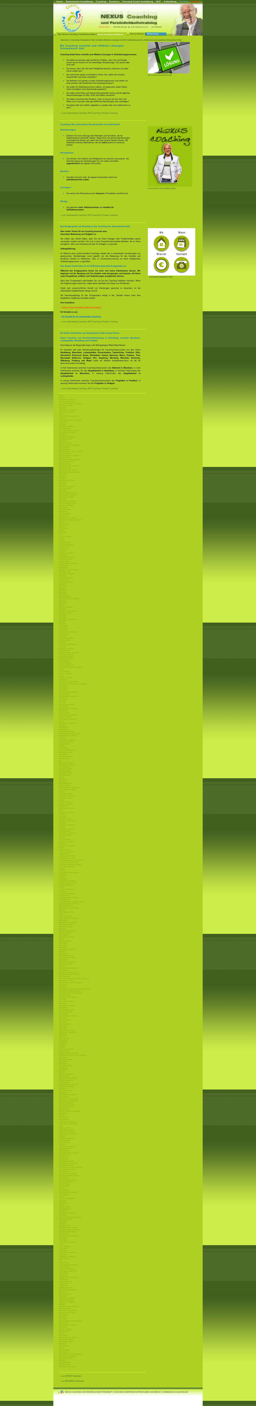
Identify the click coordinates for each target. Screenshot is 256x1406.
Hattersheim (64, 727)
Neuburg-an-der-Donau (68, 972)
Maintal (62, 910)
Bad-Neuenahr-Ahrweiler (69, 466)
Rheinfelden (64, 1097)
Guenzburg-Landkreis (68, 719)
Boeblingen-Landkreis (68, 518)
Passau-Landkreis (66, 1049)
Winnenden (63, 1346)
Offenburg (63, 1034)
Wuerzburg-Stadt (66, 1358)
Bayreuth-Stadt (65, 489)
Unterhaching (64, 1267)
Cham (61, 538)
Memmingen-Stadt (66, 937)
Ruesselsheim (65, 1140)
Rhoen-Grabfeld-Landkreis (70, 1111)
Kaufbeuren (63, 806)
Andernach (63, 422)
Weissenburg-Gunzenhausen (71, 1321)
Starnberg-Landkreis (67, 1213)
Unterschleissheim (66, 1269)
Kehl (61, 810)
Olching (62, 1037)
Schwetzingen (64, 1184)
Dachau (62, 551)
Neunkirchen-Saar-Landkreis (70, 983)
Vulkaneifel (63, 1284)
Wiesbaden (63, 1335)
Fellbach (62, 624)
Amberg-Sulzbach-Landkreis (70, 420)
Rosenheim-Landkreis (68, 1122)
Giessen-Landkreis (66, 705)
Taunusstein (64, 1234)
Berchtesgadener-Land (68, 493)
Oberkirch (63, 1018)
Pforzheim (63, 1057)
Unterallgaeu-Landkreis (68, 1265)
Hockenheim (64, 758)
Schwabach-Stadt (66, 1161)
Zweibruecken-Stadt (67, 1367)
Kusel (61, 848)
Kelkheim (63, 815)
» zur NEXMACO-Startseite (72, 1381)
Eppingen (63, 603)
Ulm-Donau (63, 1263)
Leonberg (63, 875)
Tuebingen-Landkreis (67, 1252)
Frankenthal (64, 634)
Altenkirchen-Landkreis (68, 410)
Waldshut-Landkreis (67, 1298)
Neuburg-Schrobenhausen (70, 974)
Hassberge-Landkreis (67, 723)
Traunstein (63, 1240)
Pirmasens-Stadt (65, 1066)
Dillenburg (63, 568)
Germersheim (64, 694)
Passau (62, 1047)
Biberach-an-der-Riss (67, 501)
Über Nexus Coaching (67, 34)
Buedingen (63, 528)
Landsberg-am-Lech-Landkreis (71, 860)
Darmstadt (63, 555)
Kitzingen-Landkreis (67, 825)
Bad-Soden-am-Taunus (68, 470)
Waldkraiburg (64, 1294)
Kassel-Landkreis (66, 804)
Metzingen (63, 943)
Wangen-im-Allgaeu (67, 1302)
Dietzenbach (64, 565)
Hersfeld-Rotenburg (67, 750)
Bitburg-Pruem (65, 509)
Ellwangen (63, 595)
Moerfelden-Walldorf (67, 949)
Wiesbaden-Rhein (66, 1340)
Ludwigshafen (64, 900)
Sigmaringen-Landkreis (68, 1192)
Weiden (62, 1304)
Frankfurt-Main (65, 640)
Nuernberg (63, 1008)
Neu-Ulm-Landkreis (67, 1001)
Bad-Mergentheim (66, 462)
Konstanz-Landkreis (67, 833)
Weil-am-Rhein (65, 1308)
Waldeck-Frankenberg (68, 1290)
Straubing (63, 1215)
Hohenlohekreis (65, 769)
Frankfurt (62, 636)
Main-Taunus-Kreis (66, 912)
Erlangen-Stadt (65, 613)
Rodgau (62, 1115)
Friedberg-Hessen (66, 659)
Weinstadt (63, 1319)
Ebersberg (63, 586)
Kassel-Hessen (65, 802)
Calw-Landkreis (65, 536)
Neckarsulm (64, 970)
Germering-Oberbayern (68, 692)
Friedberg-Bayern (66, 657)
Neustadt (62, 987)
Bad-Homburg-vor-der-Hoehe (71, 451)
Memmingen (64, 935)
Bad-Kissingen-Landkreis (69, 455)
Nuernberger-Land (66, 1010)
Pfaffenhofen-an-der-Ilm (68, 1053)
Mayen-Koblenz (65, 933)
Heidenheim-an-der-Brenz (69, 734)
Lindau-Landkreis (66, 889)
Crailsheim (63, 549)
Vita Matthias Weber (87, 34)
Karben (62, 792)
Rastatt (62, 1072)
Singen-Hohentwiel (67, 1198)
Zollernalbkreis (65, 1362)
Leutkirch (62, 877)
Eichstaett (63, 590)
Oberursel (63, 1022)
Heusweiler (63, 754)
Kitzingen (63, 823)
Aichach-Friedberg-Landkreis (71, 404)
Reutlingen (63, 1093)
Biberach (62, 499)
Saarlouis (63, 1144)
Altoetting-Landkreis (67, 412)
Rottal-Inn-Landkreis (67, 1132)
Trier (61, 1244)
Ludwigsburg (64, 895)
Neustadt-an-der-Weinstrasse (71, 993)
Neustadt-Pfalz (65, 995)
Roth (61, 1126)
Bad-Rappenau (65, 468)
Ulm (60, 1261)
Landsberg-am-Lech (67, 858)
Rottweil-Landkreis (66, 1138)
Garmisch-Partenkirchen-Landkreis (73, 684)
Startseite (64, 40)
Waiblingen (63, 1286)
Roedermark (64, 1117)
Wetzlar (62, 1333)
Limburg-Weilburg (66, 885)
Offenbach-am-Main (67, 1030)
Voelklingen (63, 1279)
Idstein (61, 777)
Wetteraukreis (64, 1331)
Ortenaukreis (64, 1039)
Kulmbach (63, 844)
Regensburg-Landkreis (68, 1084)
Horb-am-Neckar (65, 773)
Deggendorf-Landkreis (68, 563)
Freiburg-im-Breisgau (67, 644)
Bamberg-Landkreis (67, 480)
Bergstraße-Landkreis (67, 495)
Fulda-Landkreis (65, 678)
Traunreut (63, 1238)
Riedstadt (63, 1113)
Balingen (62, 476)
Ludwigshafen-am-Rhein (69, 904)
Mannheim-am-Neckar (68, 922)
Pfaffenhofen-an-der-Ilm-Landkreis (73, 1055)
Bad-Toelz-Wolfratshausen (69, 472)
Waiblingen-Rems (66, 1288)
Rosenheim (63, 1120)
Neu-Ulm (62, 999)
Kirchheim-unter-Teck (67, 821)
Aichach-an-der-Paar (67, 402)
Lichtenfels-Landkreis (67, 881)
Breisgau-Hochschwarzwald (70, 520)
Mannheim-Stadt (65, 927)
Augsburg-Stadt (65, 439)
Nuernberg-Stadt (65, 1012)
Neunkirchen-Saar (66, 981)
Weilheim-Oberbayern (68, 1310)
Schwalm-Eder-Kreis (67, 1169)
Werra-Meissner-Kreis (68, 1325)
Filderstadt (63, 626)
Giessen (62, 702)
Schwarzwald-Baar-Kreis (69, 1176)
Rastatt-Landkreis (66, 1074)
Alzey (61, 414)
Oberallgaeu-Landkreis (68, 1016)
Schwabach (63, 1159)
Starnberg (63, 1211)
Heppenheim (64, 744)
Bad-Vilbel (63, 474)
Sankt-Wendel (64, 1155)
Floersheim (63, 628)
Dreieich (62, 584)
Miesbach (63, 945)
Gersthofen (63, 698)
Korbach (62, 837)
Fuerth (61, 669)
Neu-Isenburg (64, 976)
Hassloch (63, 725)
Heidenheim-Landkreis (68, 736)
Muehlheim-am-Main (67, 958)
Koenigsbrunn (64, 831)
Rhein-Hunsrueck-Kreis (68, 1101)
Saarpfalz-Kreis (65, 1149)
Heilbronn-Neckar (66, 742)
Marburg (62, 929)
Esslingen (63, 617)
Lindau (62, 887)
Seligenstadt (64, 1186)
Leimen (62, 871)
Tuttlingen (63, 1254)
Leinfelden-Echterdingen (69, 873)
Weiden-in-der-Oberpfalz (69, 1306)
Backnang (63, 441)
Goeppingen (64, 707)
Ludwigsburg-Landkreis (68, 898)
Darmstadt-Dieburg (66, 557)
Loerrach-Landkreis (67, 893)
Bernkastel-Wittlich (66, 497)
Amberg (62, 418)
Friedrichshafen (65, 663)
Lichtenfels (63, 879)
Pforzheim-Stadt (65, 1059)
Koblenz (62, 827)
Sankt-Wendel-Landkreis (69, 1153)
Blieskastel (63, 512)
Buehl (61, 530)
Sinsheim (63, 1201)
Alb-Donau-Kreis (65, 406)
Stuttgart (62, 1223)
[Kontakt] (171, 275)
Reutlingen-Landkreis (67, 1095)
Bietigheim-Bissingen (67, 503)
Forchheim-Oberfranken (68, 632)
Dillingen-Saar (65, 572)
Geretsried (63, 690)
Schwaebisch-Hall (66, 1165)
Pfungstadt (63, 1061)
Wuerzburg (63, 1352)
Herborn (62, 746)
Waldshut (63, 1296)
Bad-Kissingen (65, 453)
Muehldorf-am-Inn (66, 956)
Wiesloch (62, 1344)
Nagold (62, 966)
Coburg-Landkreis (66, 545)
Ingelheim (63, 779)
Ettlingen (62, 622)
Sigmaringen (64, 1190)
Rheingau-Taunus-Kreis (68, 1099)
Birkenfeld (63, 507)
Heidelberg (63, 729)
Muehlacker (63, 954)
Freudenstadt (64, 651)
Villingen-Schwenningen (69, 1277)
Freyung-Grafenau (66, 655)
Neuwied (62, 1003)
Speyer (62, 1205)
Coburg (62, 541)
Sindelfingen (64, 1194)
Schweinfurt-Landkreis (68, 1180)
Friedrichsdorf (64, 661)
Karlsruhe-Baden (66, 794)
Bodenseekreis (65, 514)
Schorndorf (63, 1157)
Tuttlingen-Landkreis (67, 1257)
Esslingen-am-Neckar (67, 619)
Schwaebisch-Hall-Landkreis (70, 1167)
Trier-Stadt (63, 1248)
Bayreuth (62, 485)
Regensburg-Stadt (66, 1086)
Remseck (63, 1088)
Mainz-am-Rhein (65, 916)
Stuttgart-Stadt (64, 1225)
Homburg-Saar (65, 771)
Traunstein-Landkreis (67, 1242)
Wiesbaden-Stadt (66, 1342)
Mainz (61, 914)
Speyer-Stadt (64, 1207)
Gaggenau (63, 680)
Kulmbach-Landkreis (67, 846)
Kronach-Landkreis (66, 841)
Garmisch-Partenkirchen (69, 682)
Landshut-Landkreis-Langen (70, 864)
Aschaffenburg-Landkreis (69, 431)
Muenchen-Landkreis (67, 962)
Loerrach (62, 891)
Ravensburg (64, 1076)
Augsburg (63, 435)
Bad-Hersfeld (64, 447)
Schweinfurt (63, 1178)
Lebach (62, 868)
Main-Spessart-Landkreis (69, 908)
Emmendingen (65, 597)
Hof (60, 761)
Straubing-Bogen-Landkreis (70, 1217)
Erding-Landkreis (66, 607)
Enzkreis (62, 601)
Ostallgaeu (63, 1043)
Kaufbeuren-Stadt (66, 808)
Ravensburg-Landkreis (68, 1078)
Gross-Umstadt (65, 717)
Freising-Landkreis (66, 648)
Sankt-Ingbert (64, 1151)
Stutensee (63, 1221)
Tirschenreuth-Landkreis (69, 1236)
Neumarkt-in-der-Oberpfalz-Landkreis (74, 978)
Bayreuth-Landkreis (67, 487)
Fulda (61, 675)
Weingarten (63, 1315)
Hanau (61, 721)
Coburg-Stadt (64, 543)
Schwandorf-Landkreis (68, 1174)
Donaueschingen (66, 578)
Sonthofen (63, 1203)
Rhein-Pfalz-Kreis (66, 1107)
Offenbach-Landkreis (67, 1032)
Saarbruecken (64, 1142)
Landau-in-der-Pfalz (67, 856)
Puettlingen (63, 1068)
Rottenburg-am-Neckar (68, 1134)
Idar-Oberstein (65, 775)
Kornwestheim (65, 839)
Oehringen (63, 1026)
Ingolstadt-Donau (66, 783)
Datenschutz (139, 27)
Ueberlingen (64, 1259)
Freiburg (62, 642)
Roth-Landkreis (65, 1128)
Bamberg (62, 478)
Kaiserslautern (65, 785)
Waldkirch (63, 1292)
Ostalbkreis (63, 1041)
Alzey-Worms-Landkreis (68, 416)
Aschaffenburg (65, 429)
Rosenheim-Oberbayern (69, 1124)
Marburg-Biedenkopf (67, 931)
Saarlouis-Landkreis (67, 1147)
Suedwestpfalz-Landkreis (69, 1230)
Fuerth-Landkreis (66, 673)
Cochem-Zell (64, 547)
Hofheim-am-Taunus (67, 765)
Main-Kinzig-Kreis (66, 906)
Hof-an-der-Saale (66, 763)
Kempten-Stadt (65, 819)
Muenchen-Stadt (65, 964)
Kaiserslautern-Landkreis (69, 788)
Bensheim (63, 491)
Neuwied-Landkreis (67, 1005)
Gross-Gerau (64, 713)
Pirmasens (63, 1064)
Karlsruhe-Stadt (65, 798)
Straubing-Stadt (65, 1219)
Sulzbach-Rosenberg (67, 1232)
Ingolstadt (63, 781)
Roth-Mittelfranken (66, 1130)
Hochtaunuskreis (66, 756)
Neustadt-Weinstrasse (68, 997)
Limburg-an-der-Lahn (67, 883)
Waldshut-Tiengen (66, 1300)
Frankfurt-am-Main (66, 638)
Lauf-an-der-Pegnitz (67, 866)
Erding (61, 605)
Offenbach (63, 1028)
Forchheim (63, 630)
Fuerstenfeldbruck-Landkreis (70, 667)
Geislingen (63, 686)
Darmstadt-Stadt (65, 559)
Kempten (62, 817)
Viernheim (63, 1275)
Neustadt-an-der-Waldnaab (70, 991)
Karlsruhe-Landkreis (67, 796)
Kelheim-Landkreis (66, 812)
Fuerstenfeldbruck (66, 665)
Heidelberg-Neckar (66, 731)
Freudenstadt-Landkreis (68, 653)
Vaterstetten (63, 1273)
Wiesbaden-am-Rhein (68, 1337)
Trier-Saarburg (65, 1246)
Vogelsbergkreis (65, 1281)
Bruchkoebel (64, 524)
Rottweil (62, 1136)
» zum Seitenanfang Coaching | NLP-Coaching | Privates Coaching (88, 113)
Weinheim (63, 1317)
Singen (62, 1196)
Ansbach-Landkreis (67, 426)
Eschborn (63, 615)
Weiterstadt (63, 1323)
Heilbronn (63, 738)
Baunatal (62, 482)
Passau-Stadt (64, 1051)
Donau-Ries (64, 580)
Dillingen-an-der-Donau (68, 570)
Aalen (61, 395)
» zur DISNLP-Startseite (70, 1376)
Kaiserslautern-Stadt (67, 790)
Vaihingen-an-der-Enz (68, 1271)
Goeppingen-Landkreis (68, 709)
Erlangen (62, 609)
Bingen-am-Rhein (66, 505)
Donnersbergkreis (66, 582)
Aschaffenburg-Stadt (67, 433)
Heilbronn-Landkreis (67, 740)
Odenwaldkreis (65, 1024)
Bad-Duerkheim (65, 443)
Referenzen (153, 34)
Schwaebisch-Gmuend (68, 1163)
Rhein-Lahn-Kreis (66, 1103)
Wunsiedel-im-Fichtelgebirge (70, 1354)
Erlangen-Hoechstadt (67, 611)
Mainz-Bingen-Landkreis (69, 918)
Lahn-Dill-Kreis (65, 850)
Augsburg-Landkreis (67, 437)
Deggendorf (64, 561)
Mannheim (63, 920)
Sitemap (156, 27)
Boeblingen (63, 516)
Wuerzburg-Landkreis (67, 1356)
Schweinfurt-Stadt (66, 1182)
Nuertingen (63, 1014)
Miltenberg (63, 947)
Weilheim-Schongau (67, 1313)
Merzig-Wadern (65, 941)
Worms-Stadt (64, 1350)
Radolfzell (63, 1070)
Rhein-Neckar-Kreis (67, 1105)
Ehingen (62, 588)
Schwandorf (64, 1171)
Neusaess (63, 985)
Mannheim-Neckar (66, 924)
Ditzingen (63, 576)
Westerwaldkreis (65, 1329)
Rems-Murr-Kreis (66, 1091)
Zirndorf (62, 1360)
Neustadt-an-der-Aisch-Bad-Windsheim (75, 989)
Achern (62, 397)
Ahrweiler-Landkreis (67, 399)
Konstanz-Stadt (65, 835)
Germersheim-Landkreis (69, 696)
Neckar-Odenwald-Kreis (68, 968)
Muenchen (63, 960)
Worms (62, 1348)
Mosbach (62, 951)
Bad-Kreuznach (65, 458)
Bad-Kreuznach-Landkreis (69, 460)
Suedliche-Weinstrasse (68, 1227)
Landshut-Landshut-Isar (68, 862)
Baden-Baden (64, 449)
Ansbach (62, 424)
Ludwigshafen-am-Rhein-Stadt (71, 902)
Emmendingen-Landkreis (69, 599)
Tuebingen (63, 1250)
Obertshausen (64, 1020)
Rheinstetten (64, 1109)
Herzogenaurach (66, 752)
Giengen (62, 700)
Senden (62, 1188)
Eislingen (63, 592)
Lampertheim (64, 854)
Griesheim (63, 711)
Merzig (61, 939)
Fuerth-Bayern (65, 671)
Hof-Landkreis (64, 767)
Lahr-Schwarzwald (66, 852)
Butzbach (63, 532)
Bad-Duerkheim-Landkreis (69, 445)
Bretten (62, 522)
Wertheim (63, 1327)
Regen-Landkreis (66, 1080)
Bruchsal (62, 526)
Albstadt (62, 408)
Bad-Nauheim (64, 464)
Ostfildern (63, 1045)
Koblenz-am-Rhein (66, 829)
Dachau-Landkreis (66, 553)
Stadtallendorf (64, 1209)
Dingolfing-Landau (66, 574)
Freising (62, 646)
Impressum (120, 27)
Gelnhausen (64, 688)
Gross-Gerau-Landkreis (68, 715)
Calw (61, 534)
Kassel (61, 800)
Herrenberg (63, 748)
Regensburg (64, 1082)
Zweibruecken (64, 1364)
